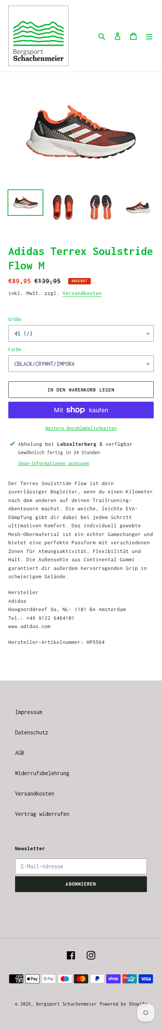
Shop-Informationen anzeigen (53, 463)
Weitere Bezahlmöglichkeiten (81, 428)
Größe (14, 319)
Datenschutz (31, 732)
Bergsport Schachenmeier (66, 1003)
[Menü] (149, 36)
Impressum (28, 712)
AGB (19, 752)
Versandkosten (82, 293)
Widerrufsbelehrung (42, 773)
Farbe (14, 349)
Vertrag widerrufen (42, 814)
